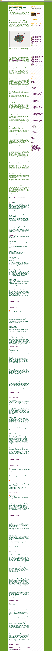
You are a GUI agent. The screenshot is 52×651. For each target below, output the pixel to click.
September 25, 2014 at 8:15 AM (14, 492)
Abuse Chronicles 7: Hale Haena (37, 55)
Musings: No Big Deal (36, 101)
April (34, 130)
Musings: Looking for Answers (38, 113)
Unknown (11, 202)
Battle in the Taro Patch (36, 147)
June (34, 127)
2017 (33, 80)
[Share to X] (22, 197)
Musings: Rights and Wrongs (37, 92)
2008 (33, 141)
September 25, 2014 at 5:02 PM (14, 600)
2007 (33, 142)
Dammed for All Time (35, 149)
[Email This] (20, 197)
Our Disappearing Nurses (36, 150)
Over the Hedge (34, 146)
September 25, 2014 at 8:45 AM (14, 515)
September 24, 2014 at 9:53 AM (14, 248)
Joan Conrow (12, 235)
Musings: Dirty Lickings (36, 93)
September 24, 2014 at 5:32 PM (14, 397)
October (34, 87)
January (34, 133)
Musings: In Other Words (37, 114)
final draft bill (23, 21)
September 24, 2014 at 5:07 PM (14, 392)
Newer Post (11, 647)
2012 (33, 136)
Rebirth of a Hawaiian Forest (36, 148)
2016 (33, 81)
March (34, 131)
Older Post (28, 647)
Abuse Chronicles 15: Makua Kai (37, 36)
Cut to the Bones (35, 145)
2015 (33, 82)
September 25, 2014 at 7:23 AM (14, 478)
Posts (33, 75)
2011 (33, 137)
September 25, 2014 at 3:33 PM (14, 549)
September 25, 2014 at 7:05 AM (14, 465)
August (34, 125)
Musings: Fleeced (35, 100)
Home (19, 647)
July (34, 126)
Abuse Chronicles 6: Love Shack (37, 56)
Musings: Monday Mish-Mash (37, 120)
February (34, 132)
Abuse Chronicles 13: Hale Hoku (37, 45)
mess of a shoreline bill (13, 9)
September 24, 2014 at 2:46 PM (14, 276)
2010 (33, 138)
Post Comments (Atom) (17, 649)
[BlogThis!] (21, 197)
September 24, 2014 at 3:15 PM (14, 301)
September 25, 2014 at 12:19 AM (14, 459)
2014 (33, 83)
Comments (34, 76)
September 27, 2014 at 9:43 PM (14, 644)
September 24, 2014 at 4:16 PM (14, 323)
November (35, 86)
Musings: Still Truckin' (36, 106)
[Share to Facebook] (23, 197)
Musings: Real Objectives (37, 121)
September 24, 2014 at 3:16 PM (14, 307)
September (35, 88)
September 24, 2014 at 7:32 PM (14, 431)
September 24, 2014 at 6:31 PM (14, 414)
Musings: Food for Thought (37, 122)
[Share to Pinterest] (24, 197)
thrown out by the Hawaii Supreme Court (15, 60)
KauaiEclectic (13, 3)
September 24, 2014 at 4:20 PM (14, 346)
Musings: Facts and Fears (37, 119)
